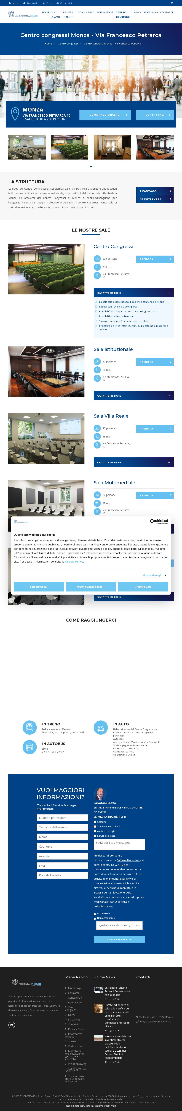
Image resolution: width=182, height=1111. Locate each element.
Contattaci (155, 114)
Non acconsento (106, 918)
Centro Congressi (68, 43)
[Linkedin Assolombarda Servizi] (171, 3)
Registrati (31, 3)
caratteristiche (109, 292)
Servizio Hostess (106, 836)
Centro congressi (123, 14)
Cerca (48, 3)
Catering (101, 822)
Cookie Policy (74, 561)
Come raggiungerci (105, 114)
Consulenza (86, 12)
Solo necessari (39, 586)
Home (46, 12)
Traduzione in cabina (108, 826)
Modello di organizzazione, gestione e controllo (74, 1055)
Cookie (72, 1041)
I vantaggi (148, 191)
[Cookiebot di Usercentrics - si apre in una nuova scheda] (152, 521)
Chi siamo (56, 14)
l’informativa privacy (129, 860)
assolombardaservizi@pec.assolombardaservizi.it (91, 1105)
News (137, 12)
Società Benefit (68, 14)
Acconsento (103, 913)
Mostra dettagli (152, 575)
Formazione (105, 12)
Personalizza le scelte (89, 586)
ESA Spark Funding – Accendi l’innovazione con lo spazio (117, 991)
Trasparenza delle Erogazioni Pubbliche (75, 1078)
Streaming (150, 12)
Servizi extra (150, 199)
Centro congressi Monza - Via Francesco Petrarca (112, 43)
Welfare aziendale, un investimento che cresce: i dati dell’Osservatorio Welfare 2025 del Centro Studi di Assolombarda (118, 1047)
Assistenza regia (106, 831)
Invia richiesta (119, 939)
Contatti (166, 12)
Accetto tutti (143, 586)
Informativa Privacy (73, 1035)
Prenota (146, 259)
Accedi (15, 3)
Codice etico (75, 1046)
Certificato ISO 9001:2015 (75, 1070)
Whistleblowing (77, 1063)
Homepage (75, 988)
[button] (14, 272)
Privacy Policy (76, 1029)
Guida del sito (66, 3)
